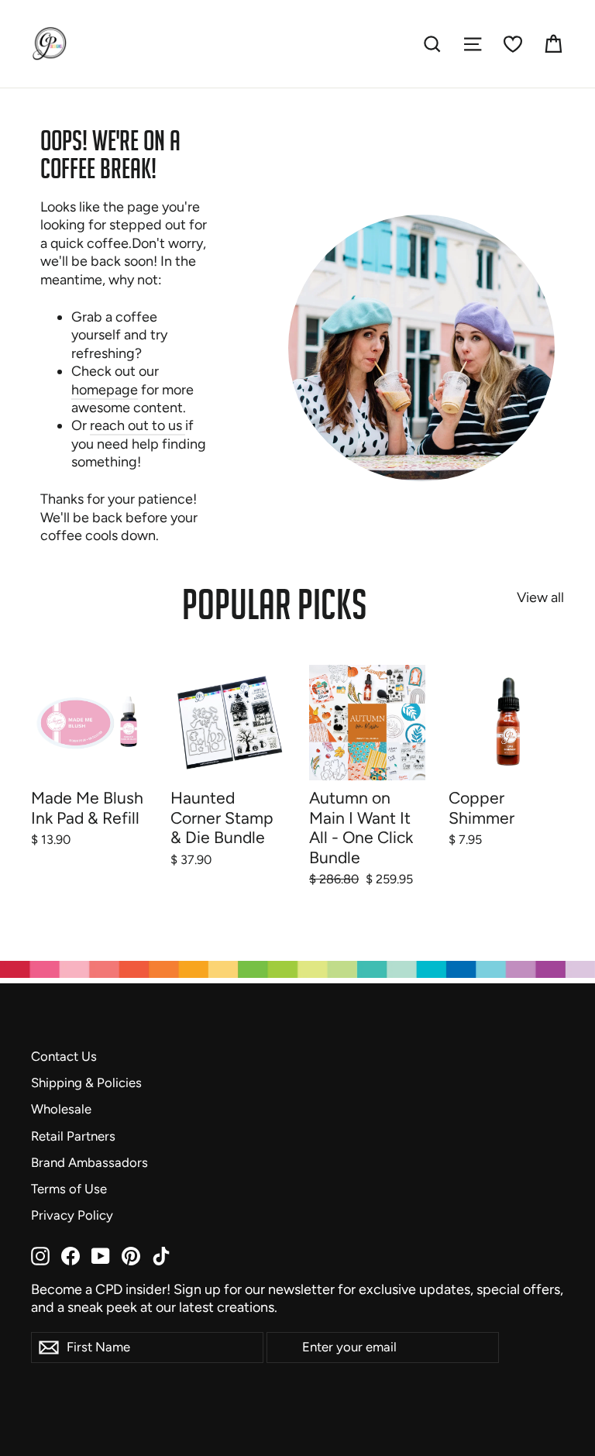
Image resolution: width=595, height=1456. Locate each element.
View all (540, 597)
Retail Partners (73, 1136)
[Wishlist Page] (513, 44)
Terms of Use (69, 1188)
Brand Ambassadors (89, 1162)
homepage (104, 389)
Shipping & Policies (86, 1082)
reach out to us (137, 425)
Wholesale (61, 1109)
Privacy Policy (72, 1215)
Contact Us (64, 1056)
